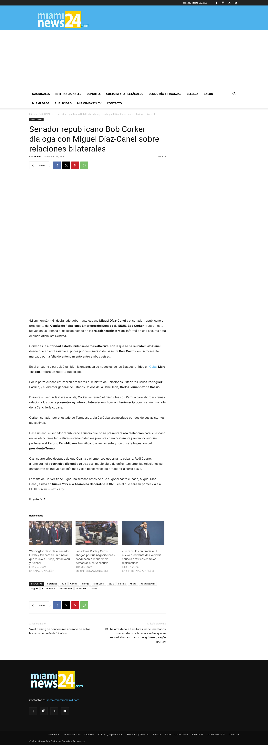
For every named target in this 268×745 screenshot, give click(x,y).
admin (37, 156)
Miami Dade (40, 103)
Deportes (94, 94)
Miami (133, 583)
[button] (234, 94)
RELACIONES (48, 588)
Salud (208, 94)
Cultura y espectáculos (124, 94)
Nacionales (41, 94)
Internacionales (68, 94)
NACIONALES (46, 114)
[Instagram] (223, 2)
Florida (122, 583)
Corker (73, 583)
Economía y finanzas (165, 94)
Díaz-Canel (98, 583)
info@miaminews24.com (63, 700)
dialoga (85, 583)
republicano (65, 588)
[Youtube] (236, 2)
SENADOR (81, 588)
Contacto (114, 103)
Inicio (32, 114)
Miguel (34, 588)
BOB (63, 583)
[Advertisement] (134, 59)
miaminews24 (148, 583)
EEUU (111, 583)
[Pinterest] (75, 165)
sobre (94, 588)
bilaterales (51, 583)
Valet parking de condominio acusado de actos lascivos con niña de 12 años (59, 631)
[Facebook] (216, 2)
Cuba (153, 366)
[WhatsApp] (84, 165)
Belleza (192, 94)
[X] (229, 2)
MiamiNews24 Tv (89, 103)
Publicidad (63, 103)
